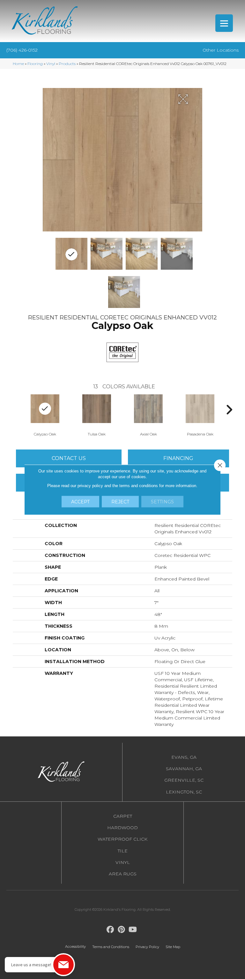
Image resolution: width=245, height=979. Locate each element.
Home (18, 63)
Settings (162, 501)
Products (67, 63)
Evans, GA (184, 757)
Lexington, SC (184, 792)
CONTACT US (69, 458)
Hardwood (122, 827)
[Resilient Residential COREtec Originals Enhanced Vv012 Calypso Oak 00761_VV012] (71, 254)
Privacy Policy (147, 947)
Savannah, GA (184, 768)
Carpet (122, 816)
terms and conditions (138, 485)
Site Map (173, 947)
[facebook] (110, 930)
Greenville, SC (184, 780)
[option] (96, 415)
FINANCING (178, 458)
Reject (120, 501)
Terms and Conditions (110, 947)
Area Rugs (123, 874)
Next (229, 409)
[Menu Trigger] (224, 23)
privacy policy (90, 485)
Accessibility (75, 946)
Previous (16, 409)
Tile (123, 851)
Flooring (35, 63)
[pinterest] (121, 930)
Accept (80, 501)
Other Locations (221, 50)
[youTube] (132, 930)
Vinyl (50, 63)
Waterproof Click (122, 839)
